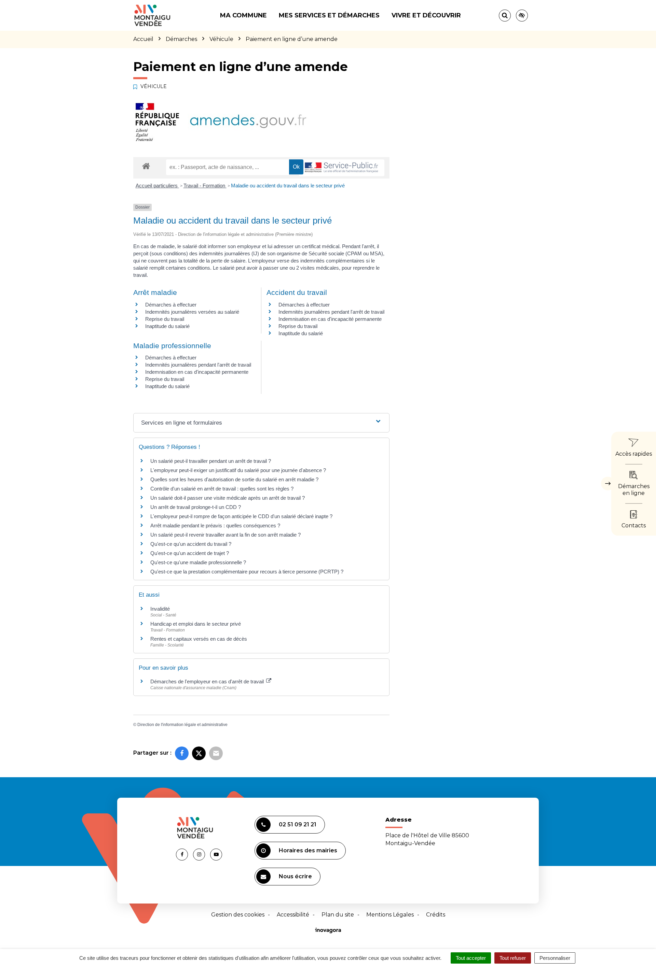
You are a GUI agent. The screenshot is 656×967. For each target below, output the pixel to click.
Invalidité (160, 609)
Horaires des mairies (308, 850)
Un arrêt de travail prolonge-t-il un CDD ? (195, 507)
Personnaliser (554, 958)
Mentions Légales (390, 914)
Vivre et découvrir (426, 15)
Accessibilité (293, 914)
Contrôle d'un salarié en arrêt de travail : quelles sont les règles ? (221, 489)
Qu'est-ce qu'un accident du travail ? (190, 544)
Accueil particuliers (157, 185)
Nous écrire (295, 876)
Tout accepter (471, 958)
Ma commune (243, 15)
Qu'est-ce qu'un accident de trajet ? (189, 553)
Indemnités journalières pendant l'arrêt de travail (331, 312)
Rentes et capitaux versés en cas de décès (198, 639)
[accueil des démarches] (146, 165)
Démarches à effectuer (170, 305)
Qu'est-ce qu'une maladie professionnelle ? (198, 562)
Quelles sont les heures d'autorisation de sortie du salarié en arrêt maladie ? (234, 479)
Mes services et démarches (329, 15)
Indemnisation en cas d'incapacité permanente (330, 319)
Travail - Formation (205, 185)
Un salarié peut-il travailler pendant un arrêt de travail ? (210, 461)
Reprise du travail (164, 319)
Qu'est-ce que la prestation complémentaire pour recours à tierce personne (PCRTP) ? (246, 571)
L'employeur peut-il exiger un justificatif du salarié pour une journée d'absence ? (238, 470)
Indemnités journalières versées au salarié (192, 312)
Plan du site (338, 914)
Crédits (435, 914)
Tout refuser (513, 958)
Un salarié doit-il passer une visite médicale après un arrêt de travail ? (227, 498)
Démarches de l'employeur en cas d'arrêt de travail (207, 681)
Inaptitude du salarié (167, 326)
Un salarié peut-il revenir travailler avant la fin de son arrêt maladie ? (225, 535)
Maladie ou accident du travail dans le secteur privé (288, 185)
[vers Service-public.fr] (341, 167)
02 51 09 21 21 (297, 824)
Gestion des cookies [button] (237, 914)
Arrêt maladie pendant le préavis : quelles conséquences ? (215, 525)
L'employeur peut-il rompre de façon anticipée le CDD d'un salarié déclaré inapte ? (241, 516)
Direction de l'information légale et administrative (182, 724)
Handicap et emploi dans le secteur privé (195, 624)
